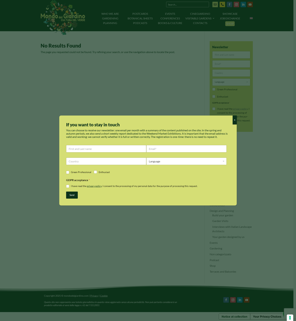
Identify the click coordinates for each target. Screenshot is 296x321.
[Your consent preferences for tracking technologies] (290, 317)
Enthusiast (104, 172)
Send (72, 195)
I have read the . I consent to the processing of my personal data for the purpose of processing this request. (134, 186)
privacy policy (94, 186)
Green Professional (81, 172)
